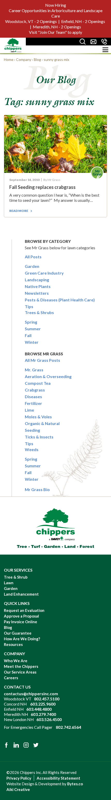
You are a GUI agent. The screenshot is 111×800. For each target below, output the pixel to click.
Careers (11, 677)
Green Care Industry (44, 272)
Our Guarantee (17, 633)
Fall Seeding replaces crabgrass (42, 187)
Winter (31, 342)
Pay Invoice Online (20, 621)
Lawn (8, 582)
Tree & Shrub (16, 577)
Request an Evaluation (24, 610)
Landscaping (37, 279)
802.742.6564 (68, 727)
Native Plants (38, 286)
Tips (29, 306)
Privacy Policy (18, 778)
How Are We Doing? (22, 638)
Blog (8, 627)
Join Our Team (52, 32)
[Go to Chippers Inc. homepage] (12, 45)
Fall (28, 335)
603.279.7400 (43, 714)
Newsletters (37, 293)
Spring (31, 321)
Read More (18, 211)
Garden (32, 266)
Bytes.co (75, 783)
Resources (13, 644)
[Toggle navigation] (105, 49)
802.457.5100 (46, 698)
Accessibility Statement (58, 778)
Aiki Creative (18, 789)
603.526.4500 (49, 719)
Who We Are (15, 660)
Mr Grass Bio (37, 489)
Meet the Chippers (21, 666)
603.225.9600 (43, 703)
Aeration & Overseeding (48, 376)
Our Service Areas (20, 672)
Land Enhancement (21, 594)
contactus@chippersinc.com (31, 693)
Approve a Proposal (21, 616)
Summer (33, 328)
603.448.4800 (39, 709)
